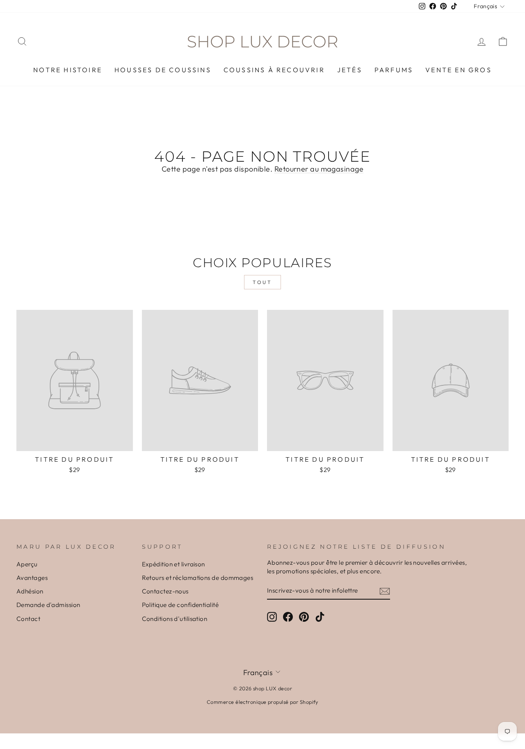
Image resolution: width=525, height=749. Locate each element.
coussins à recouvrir (274, 70)
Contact (28, 619)
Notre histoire (67, 70)
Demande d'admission (48, 605)
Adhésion (29, 591)
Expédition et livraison (173, 564)
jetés (349, 70)
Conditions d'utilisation (175, 619)
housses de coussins (162, 70)
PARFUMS (393, 70)
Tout (262, 282)
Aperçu (27, 564)
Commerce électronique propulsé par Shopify (262, 702)
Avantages (32, 578)
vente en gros (458, 70)
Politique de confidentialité (180, 605)
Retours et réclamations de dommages (197, 578)
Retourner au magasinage (318, 169)
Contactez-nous (165, 591)
